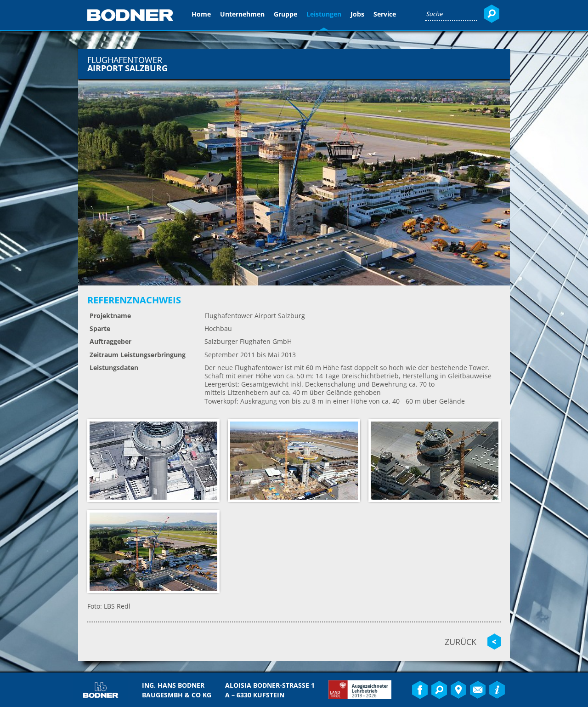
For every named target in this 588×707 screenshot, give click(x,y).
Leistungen (323, 14)
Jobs (357, 14)
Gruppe (285, 14)
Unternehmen (242, 14)
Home (201, 14)
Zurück (460, 641)
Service (384, 14)
